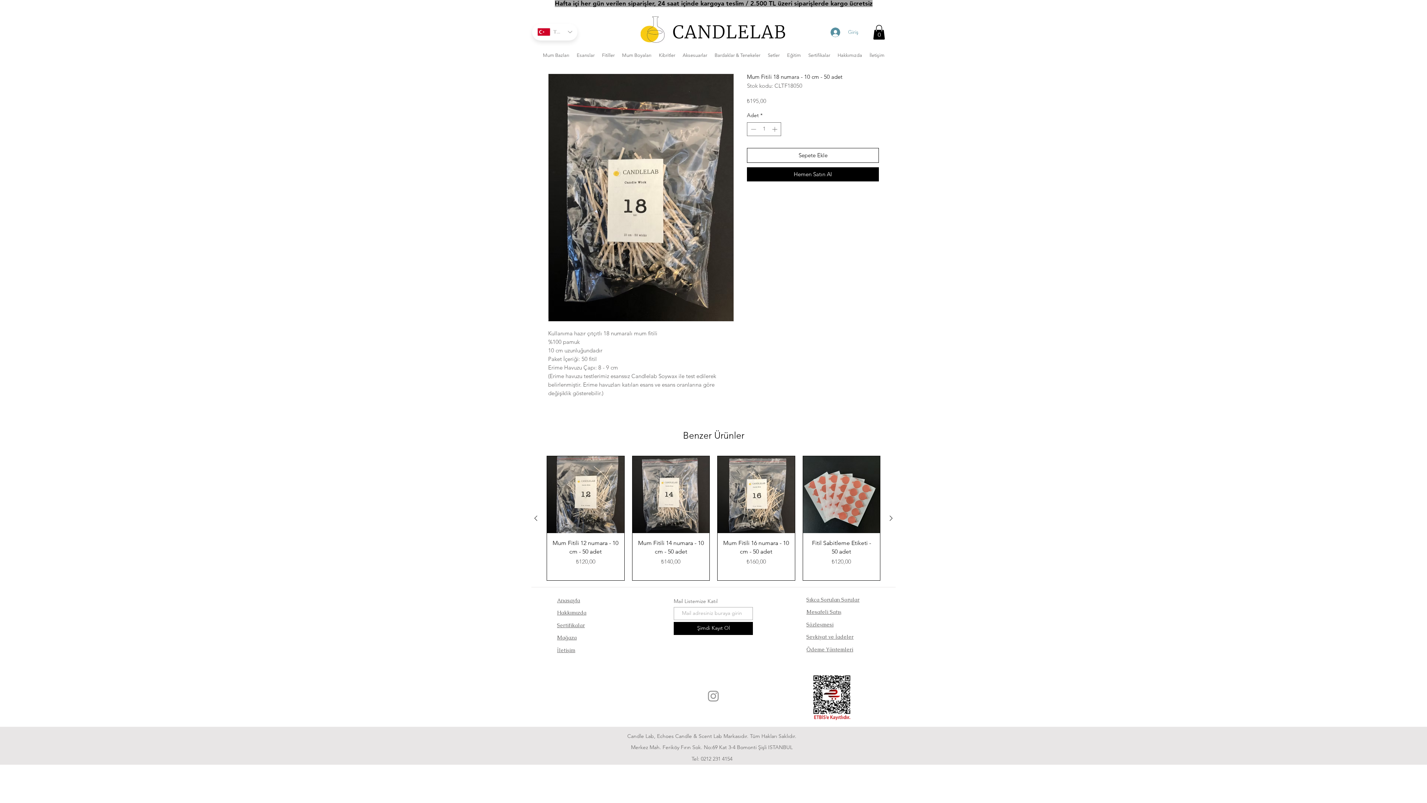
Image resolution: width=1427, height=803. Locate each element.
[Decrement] (752, 129)
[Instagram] (713, 696)
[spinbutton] (764, 129)
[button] (879, 32)
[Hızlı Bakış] (585, 494)
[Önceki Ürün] (535, 518)
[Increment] (775, 129)
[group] (713, 518)
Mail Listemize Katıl (696, 601)
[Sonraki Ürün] (891, 518)
